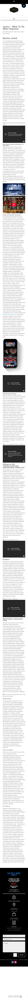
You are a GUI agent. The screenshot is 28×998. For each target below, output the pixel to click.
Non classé (19, 32)
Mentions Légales (23, 959)
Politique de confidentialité (14, 930)
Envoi (22, 955)
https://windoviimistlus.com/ (10, 314)
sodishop (7, 32)
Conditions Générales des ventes (14, 928)
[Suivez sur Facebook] (12, 962)
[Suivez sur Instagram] (15, 962)
